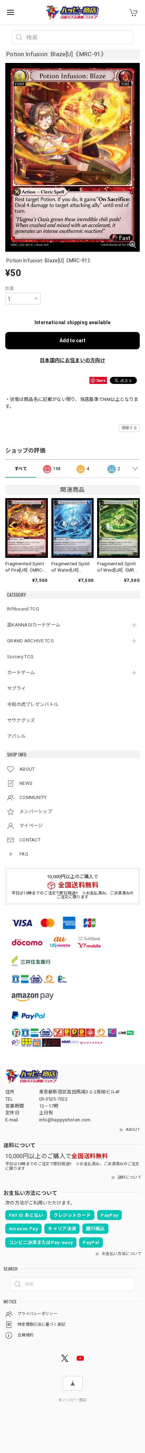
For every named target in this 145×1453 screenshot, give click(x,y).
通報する (129, 428)
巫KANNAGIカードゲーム (33, 625)
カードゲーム (21, 672)
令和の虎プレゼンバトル (32, 704)
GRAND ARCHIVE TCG (30, 640)
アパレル (16, 736)
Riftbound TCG (23, 609)
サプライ (16, 688)
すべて (20, 468)
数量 (9, 288)
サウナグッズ (21, 720)
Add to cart (72, 340)
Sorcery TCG (20, 656)
